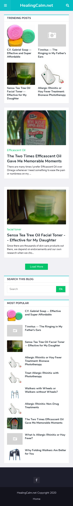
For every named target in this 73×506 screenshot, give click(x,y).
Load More (36, 266)
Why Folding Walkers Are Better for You (45, 452)
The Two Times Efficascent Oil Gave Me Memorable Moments (34, 159)
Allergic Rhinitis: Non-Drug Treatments (42, 405)
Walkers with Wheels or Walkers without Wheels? (41, 390)
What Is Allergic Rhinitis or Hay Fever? (45, 436)
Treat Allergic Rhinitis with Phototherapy (42, 374)
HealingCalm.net (36, 5)
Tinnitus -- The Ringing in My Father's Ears (52, 53)
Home (36, 499)
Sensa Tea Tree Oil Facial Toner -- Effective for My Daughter (18, 93)
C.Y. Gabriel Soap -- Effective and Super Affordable (19, 53)
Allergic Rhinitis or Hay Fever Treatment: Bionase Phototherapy (52, 91)
